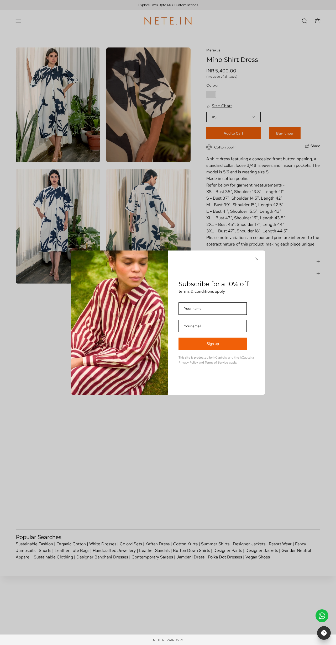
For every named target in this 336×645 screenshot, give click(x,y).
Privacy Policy (188, 362)
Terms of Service (216, 362)
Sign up (213, 343)
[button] (168, 640)
